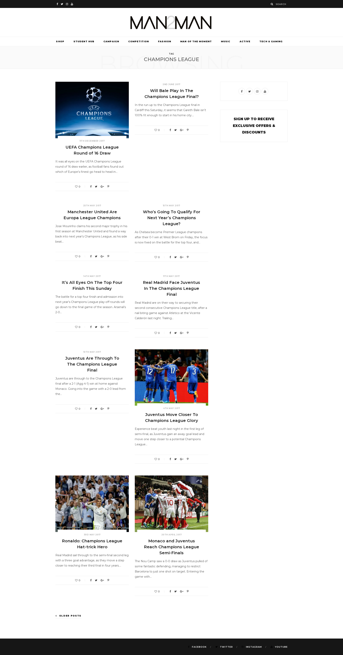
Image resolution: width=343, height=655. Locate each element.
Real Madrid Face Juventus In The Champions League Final (171, 288)
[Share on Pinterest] (108, 186)
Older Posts (70, 615)
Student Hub (83, 41)
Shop (60, 41)
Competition (138, 41)
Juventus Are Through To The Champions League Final (92, 364)
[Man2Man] (171, 22)
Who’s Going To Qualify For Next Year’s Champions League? (171, 217)
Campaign (111, 41)
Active (245, 41)
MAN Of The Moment (196, 41)
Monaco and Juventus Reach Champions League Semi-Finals (171, 547)
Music (225, 41)
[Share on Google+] (102, 186)
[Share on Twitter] (96, 186)
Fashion (164, 41)
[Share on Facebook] (91, 186)
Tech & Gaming (271, 41)
